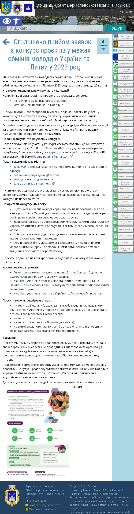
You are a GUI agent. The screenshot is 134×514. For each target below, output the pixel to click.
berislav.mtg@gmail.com (44, 505)
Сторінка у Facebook (42, 509)
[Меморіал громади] (123, 39)
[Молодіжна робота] (122, 74)
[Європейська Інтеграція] (123, 57)
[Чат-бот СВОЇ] (123, 51)
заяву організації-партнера (32, 183)
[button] (11, 21)
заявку (18, 167)
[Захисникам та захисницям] (123, 45)
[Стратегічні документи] (122, 68)
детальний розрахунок (29, 175)
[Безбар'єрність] (123, 64)
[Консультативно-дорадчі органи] (122, 81)
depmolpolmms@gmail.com (51, 156)
